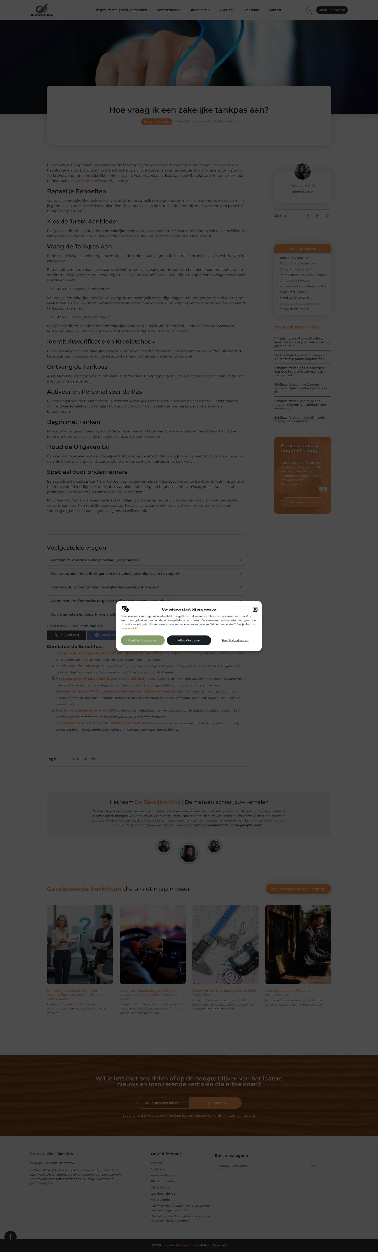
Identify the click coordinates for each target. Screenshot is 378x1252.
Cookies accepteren (142, 640)
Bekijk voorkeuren (235, 640)
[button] (255, 609)
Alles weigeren (189, 640)
